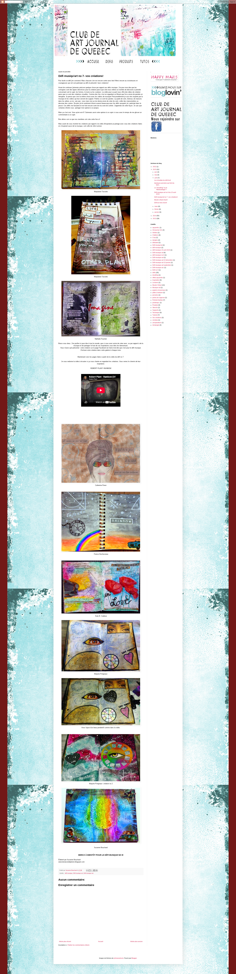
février (157, 209)
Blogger (134, 958)
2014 (155, 216)
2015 (155, 169)
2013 (155, 218)
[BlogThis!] (89, 870)
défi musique (68, 873)
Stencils (155, 307)
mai (156, 175)
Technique (155, 312)
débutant (155, 242)
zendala (155, 320)
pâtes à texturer (157, 292)
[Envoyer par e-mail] (87, 870)
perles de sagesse (158, 297)
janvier (157, 212)
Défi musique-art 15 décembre (162, 260)
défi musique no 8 (158, 255)
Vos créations (156, 317)
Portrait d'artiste (157, 300)
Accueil (100, 941)
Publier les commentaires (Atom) (78, 945)
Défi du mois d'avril (160, 203)
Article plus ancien (136, 941)
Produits (155, 305)
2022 (155, 167)
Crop (154, 237)
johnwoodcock (119, 958)
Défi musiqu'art (157, 245)
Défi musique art (78, 873)
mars (156, 206)
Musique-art (156, 287)
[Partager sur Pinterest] (96, 870)
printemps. (155, 302)
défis (154, 272)
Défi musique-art (157, 257)
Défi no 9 (155, 270)
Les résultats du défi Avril (162, 180)
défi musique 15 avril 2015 (161, 250)
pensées (155, 295)
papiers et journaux (158, 290)
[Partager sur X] (92, 870)
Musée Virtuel (157, 285)
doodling (155, 275)
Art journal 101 (157, 230)
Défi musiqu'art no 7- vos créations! (166, 197)
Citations (155, 235)
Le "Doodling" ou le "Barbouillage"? (160, 188)
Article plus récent (65, 941)
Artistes (154, 232)
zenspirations (156, 322)
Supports (155, 310)
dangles (155, 240)
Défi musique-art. (89, 873)
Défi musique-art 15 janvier (161, 262)
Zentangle (155, 325)
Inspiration (155, 280)
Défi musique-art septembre (161, 265)
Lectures (155, 282)
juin (156, 172)
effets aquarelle (157, 277)
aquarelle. (155, 227)
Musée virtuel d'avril (161, 200)
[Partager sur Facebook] (94, 870)
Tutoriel (154, 315)
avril (156, 178)
